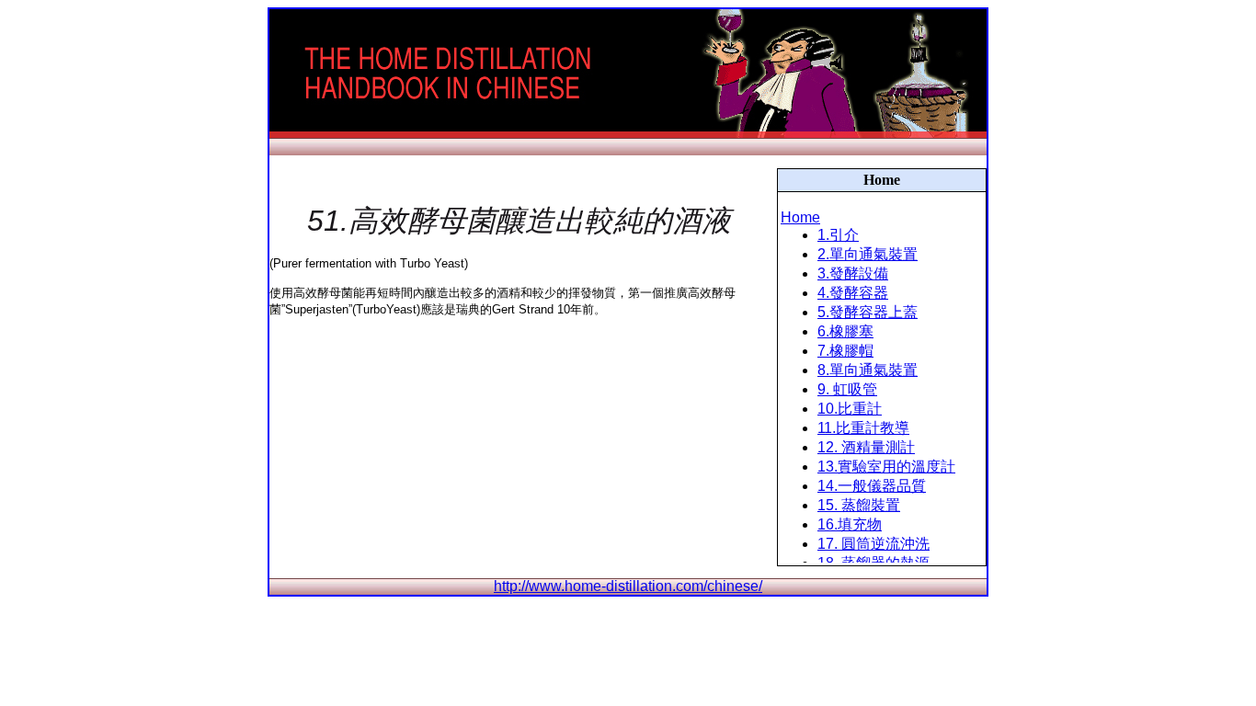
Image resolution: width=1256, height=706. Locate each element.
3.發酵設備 (852, 273)
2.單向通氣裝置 (867, 254)
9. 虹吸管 (847, 389)
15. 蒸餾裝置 (858, 505)
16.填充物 (849, 524)
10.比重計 (849, 408)
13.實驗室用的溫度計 (886, 466)
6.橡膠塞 (845, 331)
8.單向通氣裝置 (867, 370)
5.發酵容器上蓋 (867, 312)
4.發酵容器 (852, 293)
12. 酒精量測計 (866, 447)
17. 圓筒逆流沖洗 (873, 544)
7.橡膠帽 (845, 351)
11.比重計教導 (863, 428)
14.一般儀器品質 (871, 486)
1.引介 (838, 235)
